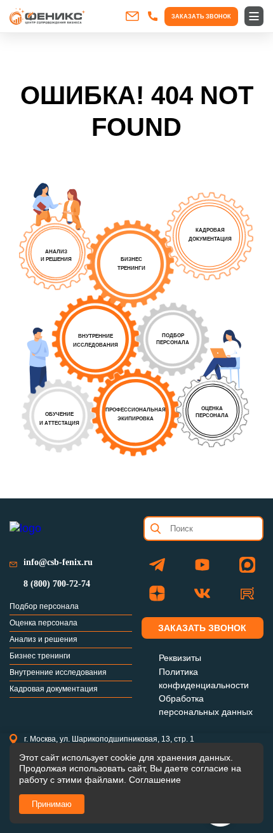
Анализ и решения (43, 639)
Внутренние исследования (58, 672)
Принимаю (52, 804)
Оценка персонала (43, 622)
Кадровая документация (54, 688)
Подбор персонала (44, 606)
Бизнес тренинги (40, 655)
